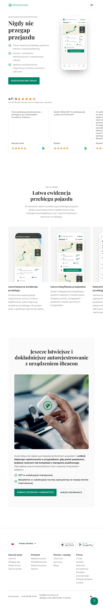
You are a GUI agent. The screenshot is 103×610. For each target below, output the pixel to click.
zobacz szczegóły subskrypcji (35, 492)
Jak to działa (15, 568)
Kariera (80, 562)
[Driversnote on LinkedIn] (91, 596)
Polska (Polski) (26, 543)
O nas (79, 558)
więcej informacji (71, 492)
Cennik (12, 558)
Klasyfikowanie (39, 562)
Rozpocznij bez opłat (24, 81)
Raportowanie (38, 565)
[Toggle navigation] (92, 5)
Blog (56, 565)
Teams (34, 568)
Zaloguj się (14, 562)
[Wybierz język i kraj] (12, 543)
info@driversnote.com (49, 595)
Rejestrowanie (38, 558)
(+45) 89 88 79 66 (29, 596)
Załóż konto (14, 565)
